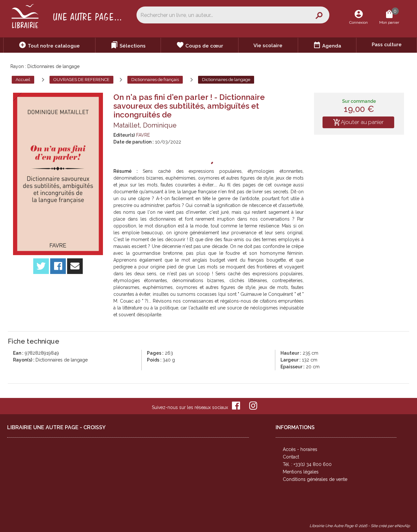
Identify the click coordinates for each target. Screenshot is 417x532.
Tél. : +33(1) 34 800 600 (307, 464)
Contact (291, 456)
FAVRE (143, 135)
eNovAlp (402, 526)
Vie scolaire (267, 45)
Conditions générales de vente (315, 479)
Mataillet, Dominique (145, 125)
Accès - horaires (300, 449)
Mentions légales (301, 471)
